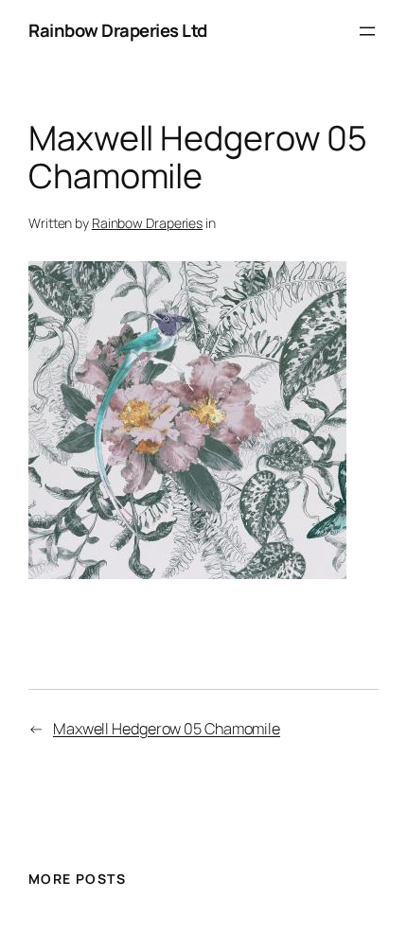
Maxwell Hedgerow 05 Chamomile (166, 728)
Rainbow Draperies (147, 223)
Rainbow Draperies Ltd (117, 30)
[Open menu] (367, 31)
